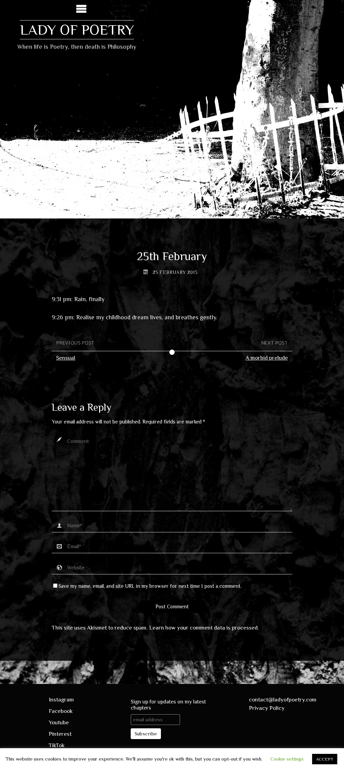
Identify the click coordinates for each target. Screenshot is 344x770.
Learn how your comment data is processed (203, 627)
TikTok (56, 745)
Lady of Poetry (77, 30)
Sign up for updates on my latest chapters (168, 705)
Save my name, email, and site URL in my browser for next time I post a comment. (150, 586)
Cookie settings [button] (287, 759)
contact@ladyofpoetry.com (282, 699)
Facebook (61, 711)
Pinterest (60, 734)
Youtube (59, 722)
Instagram (61, 699)
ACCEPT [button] (324, 759)
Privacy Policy (267, 708)
